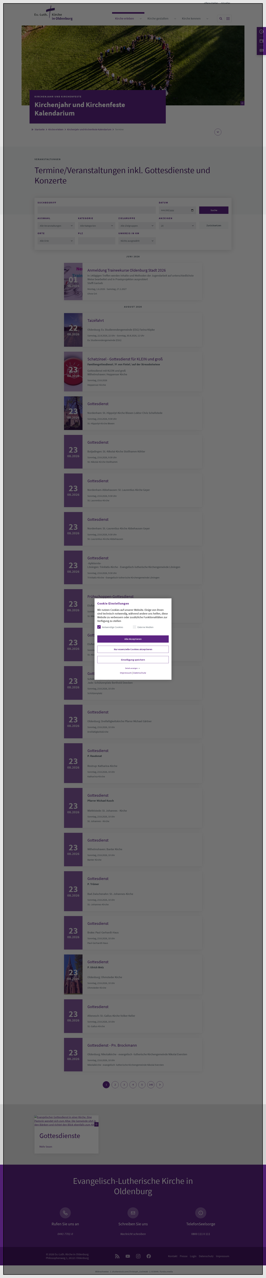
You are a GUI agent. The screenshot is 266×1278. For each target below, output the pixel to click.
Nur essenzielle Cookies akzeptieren (133, 649)
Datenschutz (139, 672)
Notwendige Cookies (112, 627)
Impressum (126, 672)
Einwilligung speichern (133, 659)
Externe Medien (145, 627)
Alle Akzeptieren (133, 638)
